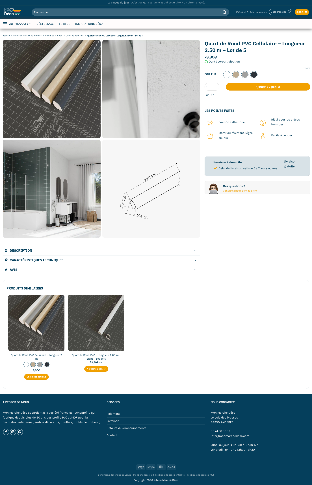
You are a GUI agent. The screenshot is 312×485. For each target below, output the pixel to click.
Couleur (210, 74)
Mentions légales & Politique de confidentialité (159, 474)
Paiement (113, 413)
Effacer (306, 68)
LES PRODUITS (18, 23)
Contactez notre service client (240, 190)
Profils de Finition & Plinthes (27, 35)
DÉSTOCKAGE (45, 23)
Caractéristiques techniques (36, 260)
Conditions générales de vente (114, 474)
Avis (13, 269)
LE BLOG (64, 23)
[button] (251, 12)
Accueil (6, 35)
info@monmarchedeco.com (230, 436)
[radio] (226, 74)
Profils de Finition (53, 35)
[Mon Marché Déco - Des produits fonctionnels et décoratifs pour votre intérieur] (14, 12)
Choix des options (36, 376)
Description (21, 250)
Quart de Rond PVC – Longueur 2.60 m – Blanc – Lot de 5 (96, 356)
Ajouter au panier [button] (96, 369)
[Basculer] (195, 251)
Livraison (113, 421)
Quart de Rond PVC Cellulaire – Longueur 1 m (36, 356)
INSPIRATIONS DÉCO (89, 23)
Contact (112, 435)
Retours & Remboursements (126, 428)
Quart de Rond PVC (75, 35)
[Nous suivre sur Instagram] (13, 432)
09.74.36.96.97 (220, 431)
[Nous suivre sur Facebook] (6, 432)
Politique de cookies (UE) (200, 474)
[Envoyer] (224, 12)
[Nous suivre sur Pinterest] (20, 432)
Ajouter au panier (268, 86)
